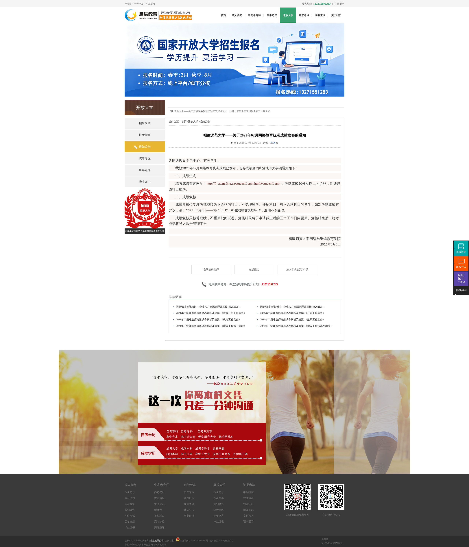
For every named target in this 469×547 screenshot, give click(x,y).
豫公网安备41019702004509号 (194, 540)
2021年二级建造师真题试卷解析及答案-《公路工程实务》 (292, 313)
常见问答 (248, 515)
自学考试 (272, 15)
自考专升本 (204, 431)
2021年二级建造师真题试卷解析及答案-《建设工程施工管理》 (211, 326)
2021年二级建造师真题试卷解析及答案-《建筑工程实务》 (292, 319)
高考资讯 (159, 492)
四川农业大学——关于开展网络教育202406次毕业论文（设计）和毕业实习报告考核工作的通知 (219, 111)
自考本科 (172, 431)
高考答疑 (159, 521)
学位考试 (130, 515)
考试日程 (189, 498)
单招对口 (159, 515)
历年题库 (219, 515)
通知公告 (205, 121)
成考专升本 (202, 448)
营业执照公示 (156, 540)
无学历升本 (226, 436)
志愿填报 (159, 498)
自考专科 (188, 431)
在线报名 (339, 3)
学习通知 (130, 498)
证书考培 (304, 15)
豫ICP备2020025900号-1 (333, 543)
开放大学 (288, 15)
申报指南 (248, 492)
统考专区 (219, 510)
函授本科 (172, 454)
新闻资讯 (189, 504)
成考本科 (187, 448)
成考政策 (130, 504)
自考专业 (189, 492)
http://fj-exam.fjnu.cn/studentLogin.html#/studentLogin (243, 183)
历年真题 (130, 521)
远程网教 (218, 448)
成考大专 (172, 448)
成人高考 (237, 15)
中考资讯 (159, 504)
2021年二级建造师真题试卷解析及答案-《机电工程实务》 (208, 319)
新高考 (158, 510)
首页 (223, 15)
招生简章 (130, 492)
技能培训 (248, 498)
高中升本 (172, 436)
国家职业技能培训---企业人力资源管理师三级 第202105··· (208, 306)
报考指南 (219, 498)
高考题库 (159, 527)
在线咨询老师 (211, 269)
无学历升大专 (207, 436)
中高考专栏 (254, 15)
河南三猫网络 (227, 540)
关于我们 (336, 15)
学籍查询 (320, 15)
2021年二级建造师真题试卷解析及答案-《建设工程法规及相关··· (296, 326)
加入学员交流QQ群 (297, 269)
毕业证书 (130, 527)
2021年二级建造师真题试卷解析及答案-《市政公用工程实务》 (211, 313)
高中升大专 (188, 436)
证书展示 (248, 521)
